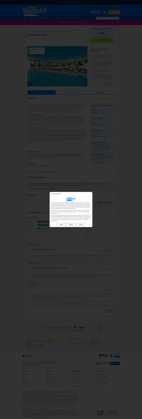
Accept (61, 224)
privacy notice (54, 221)
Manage (71, 224)
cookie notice (87, 218)
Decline (81, 224)
